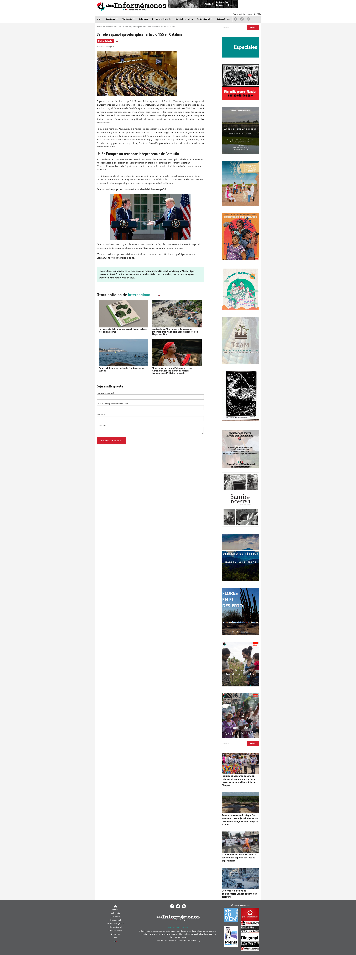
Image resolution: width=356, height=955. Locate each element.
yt (248, 19)
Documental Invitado (161, 19)
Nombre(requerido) (105, 393)
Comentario (102, 425)
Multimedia (127, 19)
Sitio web (101, 414)
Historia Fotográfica (184, 19)
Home (99, 26)
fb (236, 19)
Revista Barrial (203, 19)
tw (242, 19)
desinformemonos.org (178, 927)
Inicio (99, 19)
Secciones (115, 909)
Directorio (115, 934)
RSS (115, 937)
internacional (112, 26)
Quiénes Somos (223, 19)
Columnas (143, 19)
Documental (115, 920)
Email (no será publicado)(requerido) (112, 403)
